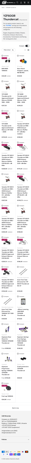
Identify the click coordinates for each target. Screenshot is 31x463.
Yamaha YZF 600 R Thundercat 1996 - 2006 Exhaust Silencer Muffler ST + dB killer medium (23, 129)
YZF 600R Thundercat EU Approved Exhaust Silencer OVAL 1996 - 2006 (23, 98)
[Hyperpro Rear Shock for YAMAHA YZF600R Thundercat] (8, 329)
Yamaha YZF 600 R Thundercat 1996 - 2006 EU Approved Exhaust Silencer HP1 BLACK (8, 284)
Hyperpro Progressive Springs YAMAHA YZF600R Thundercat (7, 370)
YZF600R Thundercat (11, 7)
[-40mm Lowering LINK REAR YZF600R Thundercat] (23, 301)
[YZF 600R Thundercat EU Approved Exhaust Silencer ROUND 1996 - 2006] (8, 86)
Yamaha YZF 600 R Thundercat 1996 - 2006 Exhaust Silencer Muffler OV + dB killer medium (8, 192)
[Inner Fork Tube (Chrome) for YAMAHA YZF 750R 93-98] (8, 301)
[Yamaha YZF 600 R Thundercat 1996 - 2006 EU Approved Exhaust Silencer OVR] (23, 242)
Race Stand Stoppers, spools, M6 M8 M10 (23, 70)
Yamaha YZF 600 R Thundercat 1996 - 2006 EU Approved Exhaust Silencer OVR (23, 254)
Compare (21, 46)
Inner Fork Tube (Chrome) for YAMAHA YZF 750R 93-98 (7, 312)
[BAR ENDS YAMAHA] (8, 60)
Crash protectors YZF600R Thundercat (23, 368)
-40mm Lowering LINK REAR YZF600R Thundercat (23, 312)
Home (3, 7)
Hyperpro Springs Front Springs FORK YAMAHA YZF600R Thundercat (23, 341)
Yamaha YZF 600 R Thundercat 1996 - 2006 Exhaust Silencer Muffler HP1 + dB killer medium (8, 223)
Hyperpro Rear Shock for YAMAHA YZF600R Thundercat (7, 340)
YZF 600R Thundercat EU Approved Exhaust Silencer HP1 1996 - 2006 (8, 128)
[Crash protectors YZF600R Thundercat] (23, 358)
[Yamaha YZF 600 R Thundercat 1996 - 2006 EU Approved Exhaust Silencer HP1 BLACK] (8, 271)
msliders (7, 459)
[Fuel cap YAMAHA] (8, 388)
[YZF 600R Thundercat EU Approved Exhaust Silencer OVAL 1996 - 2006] (23, 86)
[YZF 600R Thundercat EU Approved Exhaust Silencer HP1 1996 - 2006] (8, 115)
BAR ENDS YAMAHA (5, 69)
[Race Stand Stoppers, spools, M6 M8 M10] (23, 60)
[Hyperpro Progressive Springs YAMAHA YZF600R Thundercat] (8, 358)
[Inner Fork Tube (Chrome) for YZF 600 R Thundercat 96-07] (23, 271)
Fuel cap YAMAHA (7, 396)
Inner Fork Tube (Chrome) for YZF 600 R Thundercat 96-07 (23, 283)
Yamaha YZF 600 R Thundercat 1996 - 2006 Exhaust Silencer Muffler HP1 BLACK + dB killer (23, 192)
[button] (25, 2)
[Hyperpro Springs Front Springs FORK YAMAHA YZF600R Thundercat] (23, 329)
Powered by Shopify (14, 459)
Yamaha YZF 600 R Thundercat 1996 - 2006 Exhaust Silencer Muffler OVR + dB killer (23, 159)
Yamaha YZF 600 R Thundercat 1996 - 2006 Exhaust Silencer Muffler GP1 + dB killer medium (23, 223)
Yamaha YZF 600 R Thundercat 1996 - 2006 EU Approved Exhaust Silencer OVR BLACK (8, 254)
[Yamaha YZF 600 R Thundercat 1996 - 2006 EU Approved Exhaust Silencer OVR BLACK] (8, 242)
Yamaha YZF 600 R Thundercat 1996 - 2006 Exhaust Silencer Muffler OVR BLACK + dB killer (8, 160)
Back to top (15, 408)
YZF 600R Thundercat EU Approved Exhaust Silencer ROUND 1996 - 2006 (8, 98)
